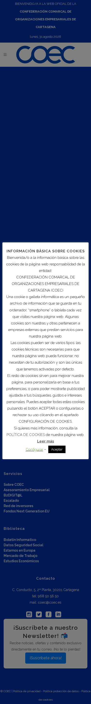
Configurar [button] (34, 449)
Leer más (45, 441)
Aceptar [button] (57, 449)
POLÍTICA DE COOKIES (26, 435)
